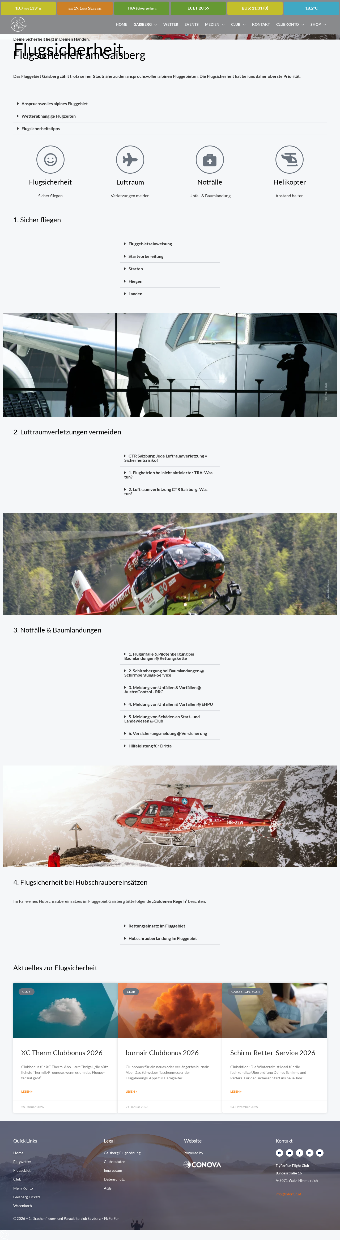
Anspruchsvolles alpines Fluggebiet (55, 103)
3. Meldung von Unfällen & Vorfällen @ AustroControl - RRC (162, 689)
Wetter (170, 24)
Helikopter (289, 182)
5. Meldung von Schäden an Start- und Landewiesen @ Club (162, 718)
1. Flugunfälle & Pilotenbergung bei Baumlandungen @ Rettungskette (159, 656)
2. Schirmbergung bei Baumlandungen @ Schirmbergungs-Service (164, 672)
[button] (170, 103)
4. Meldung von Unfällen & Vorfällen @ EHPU (171, 704)
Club (235, 24)
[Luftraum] (130, 160)
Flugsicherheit (50, 182)
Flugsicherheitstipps (41, 128)
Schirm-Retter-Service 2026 (272, 1052)
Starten (136, 268)
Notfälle (209, 182)
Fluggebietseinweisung (150, 243)
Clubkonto (287, 24)
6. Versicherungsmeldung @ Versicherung (168, 733)
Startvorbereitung (146, 256)
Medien (212, 24)
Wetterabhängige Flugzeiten (49, 115)
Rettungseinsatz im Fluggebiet (157, 925)
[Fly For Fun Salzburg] (19, 23)
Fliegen (135, 281)
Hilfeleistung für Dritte (150, 745)
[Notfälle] (210, 160)
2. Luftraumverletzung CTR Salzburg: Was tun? (165, 491)
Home (121, 24)
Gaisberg (143, 24)
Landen (135, 293)
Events (192, 24)
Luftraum (130, 182)
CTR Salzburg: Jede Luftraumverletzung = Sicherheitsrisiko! (165, 458)
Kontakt (261, 24)
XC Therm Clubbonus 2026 (62, 1052)
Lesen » (27, 1091)
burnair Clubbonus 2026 (162, 1052)
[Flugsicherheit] (50, 160)
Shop (316, 24)
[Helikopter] (289, 160)
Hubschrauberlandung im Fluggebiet (163, 938)
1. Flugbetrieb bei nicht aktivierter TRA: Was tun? (168, 474)
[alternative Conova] (220, 1164)
